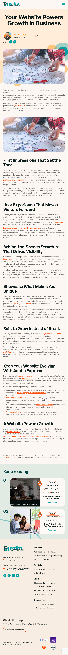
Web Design (46, 559)
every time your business (51, 334)
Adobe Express (28, 378)
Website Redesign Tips (52, 489)
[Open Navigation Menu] (63, 4)
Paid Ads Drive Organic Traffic (45, 590)
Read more (52, 502)
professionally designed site (14, 180)
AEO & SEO (38, 552)
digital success (13, 431)
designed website (25, 376)
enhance (42, 393)
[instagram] (13, 575)
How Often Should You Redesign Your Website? (52, 526)
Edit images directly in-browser (19, 397)
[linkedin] (4, 575)
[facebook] (17, 575)
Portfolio (38, 565)
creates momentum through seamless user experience (26, 436)
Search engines (9, 259)
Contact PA (39, 600)
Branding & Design (50, 552)
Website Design (39, 573)
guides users (57, 222)
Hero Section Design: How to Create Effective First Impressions (52, 499)
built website (20, 106)
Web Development (49, 36)
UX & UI (38, 36)
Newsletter (51, 608)
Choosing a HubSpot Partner (44, 583)
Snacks (37, 579)
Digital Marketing (55, 556)
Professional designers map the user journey (21, 228)
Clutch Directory (48, 604)
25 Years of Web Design (42, 587)
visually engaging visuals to (28, 393)
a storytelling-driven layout (20, 303)
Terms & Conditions (14, 644)
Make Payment (39, 608)
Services (38, 547)
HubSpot (37, 559)
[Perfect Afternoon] (12, 4)
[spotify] (9, 575)
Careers (37, 604)
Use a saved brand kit (15, 412)
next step (7, 352)
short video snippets (44, 405)
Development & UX (41, 556)
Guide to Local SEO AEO (43, 594)
